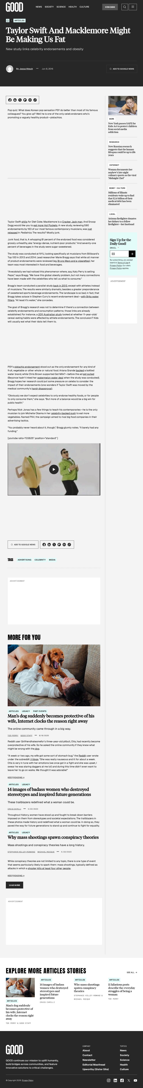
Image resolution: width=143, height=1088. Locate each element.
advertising (24, 560)
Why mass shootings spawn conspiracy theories (53, 837)
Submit (133, 254)
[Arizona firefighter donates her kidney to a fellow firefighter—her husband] (122, 217)
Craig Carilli (14, 809)
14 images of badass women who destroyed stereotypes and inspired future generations (49, 792)
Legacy (26, 711)
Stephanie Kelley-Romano (21, 852)
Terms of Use (123, 263)
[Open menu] (133, 7)
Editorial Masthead (94, 1064)
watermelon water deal (50, 377)
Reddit (82, 755)
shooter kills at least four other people (49, 868)
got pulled (88, 374)
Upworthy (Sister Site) (96, 1069)
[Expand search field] (124, 7)
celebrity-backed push (63, 413)
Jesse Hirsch (26, 68)
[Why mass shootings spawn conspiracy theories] (88, 989)
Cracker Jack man (72, 221)
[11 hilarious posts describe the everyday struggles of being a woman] (122, 989)
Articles (19, 20)
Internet (114, 165)
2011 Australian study (50, 314)
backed (80, 370)
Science (61, 6)
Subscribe (110, 7)
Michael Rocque (46, 852)
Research (114, 142)
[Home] (7, 20)
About (86, 1050)
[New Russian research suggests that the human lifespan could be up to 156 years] (122, 147)
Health (73, 6)
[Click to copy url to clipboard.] (35, 100)
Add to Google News (123, 69)
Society (49, 6)
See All (130, 972)
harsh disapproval (42, 388)
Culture (84, 6)
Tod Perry (13, 735)
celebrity (40, 560)
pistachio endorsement (27, 366)
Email (114, 248)
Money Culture (117, 188)
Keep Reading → (16, 777)
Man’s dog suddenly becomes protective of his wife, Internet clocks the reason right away (51, 718)
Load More (14, 885)
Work (111, 119)
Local (112, 214)
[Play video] (54, 469)
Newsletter (89, 1059)
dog (36, 748)
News (39, 6)
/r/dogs (34, 759)
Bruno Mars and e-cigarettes (73, 261)
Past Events (40, 711)
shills (24, 221)
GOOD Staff (26, 735)
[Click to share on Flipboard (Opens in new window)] (25, 100)
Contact (87, 1055)
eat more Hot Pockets (45, 225)
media (52, 560)
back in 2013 (60, 285)
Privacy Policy (116, 265)
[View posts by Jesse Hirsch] (9, 69)
